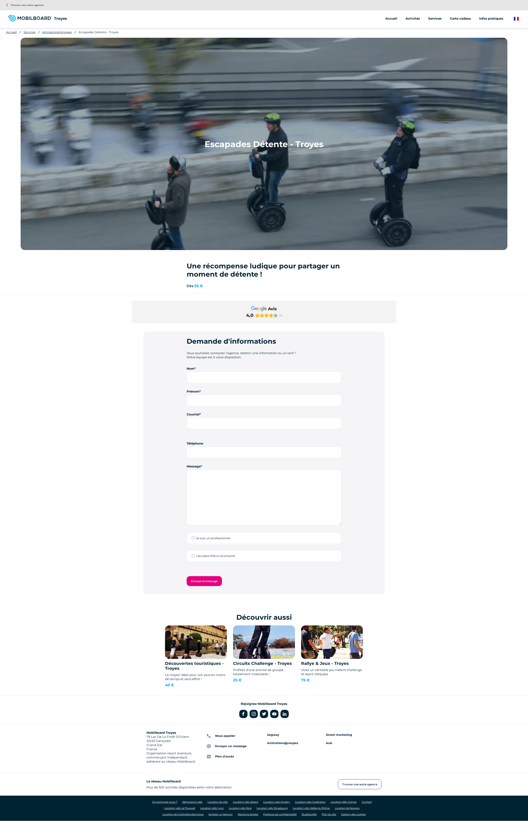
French (519, 19)
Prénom (193, 391)
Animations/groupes (57, 32)
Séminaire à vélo (192, 801)
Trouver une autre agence (25, 5)
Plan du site (329, 814)
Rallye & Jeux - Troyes (325, 663)
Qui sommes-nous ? (164, 801)
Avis (329, 743)
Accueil (391, 18)
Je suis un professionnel (213, 538)
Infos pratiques (491, 18)
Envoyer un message (231, 746)
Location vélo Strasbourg (272, 808)
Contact (367, 801)
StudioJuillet (309, 814)
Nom (190, 368)
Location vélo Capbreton (310, 801)
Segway (273, 735)
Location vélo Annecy (276, 801)
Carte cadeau (460, 18)
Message (194, 466)
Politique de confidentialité (280, 814)
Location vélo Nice (240, 808)
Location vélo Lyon (212, 808)
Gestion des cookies (353, 814)
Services (29, 32)
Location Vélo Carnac (344, 801)
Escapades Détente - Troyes (98, 32)
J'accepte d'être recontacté (215, 556)
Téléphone (195, 443)
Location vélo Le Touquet (179, 808)
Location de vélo (217, 801)
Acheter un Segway (221, 814)
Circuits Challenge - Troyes (262, 663)
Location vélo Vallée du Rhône (311, 808)
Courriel (193, 414)
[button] (132, 327)
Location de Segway (347, 808)
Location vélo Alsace (245, 801)
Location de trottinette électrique (183, 814)
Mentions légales (248, 814)
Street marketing (339, 735)
